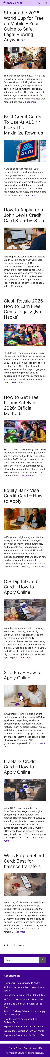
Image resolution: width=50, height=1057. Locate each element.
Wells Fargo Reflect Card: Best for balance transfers (24, 861)
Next (20, 945)
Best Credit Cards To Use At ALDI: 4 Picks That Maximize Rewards (23, 125)
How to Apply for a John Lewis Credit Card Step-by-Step (24, 215)
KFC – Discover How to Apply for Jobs (23, 999)
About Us (37, 1048)
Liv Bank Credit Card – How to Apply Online (20, 767)
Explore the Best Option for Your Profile (24, 1026)
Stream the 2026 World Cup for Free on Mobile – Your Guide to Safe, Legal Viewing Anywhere (24, 26)
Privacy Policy (14, 1048)
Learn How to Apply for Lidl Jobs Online (24, 995)
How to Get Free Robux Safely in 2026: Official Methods (21, 405)
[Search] (42, 960)
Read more (30, 102)
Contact (27, 1048)
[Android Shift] (11, 3)
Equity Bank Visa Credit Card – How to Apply (23, 496)
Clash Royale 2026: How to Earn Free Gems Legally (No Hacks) (24, 309)
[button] (39, 3)
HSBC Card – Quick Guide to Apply (22, 983)
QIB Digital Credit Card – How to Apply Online (22, 587)
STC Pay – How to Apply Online (23, 675)
